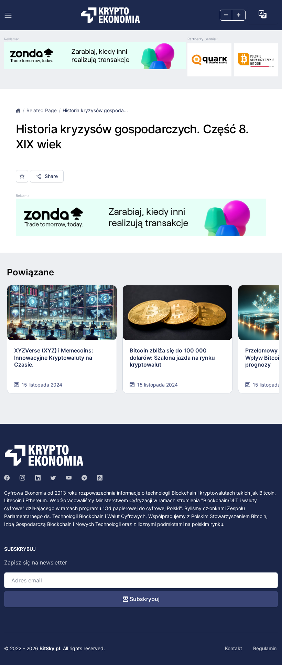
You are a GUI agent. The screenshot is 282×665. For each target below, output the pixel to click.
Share (50, 176)
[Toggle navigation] (8, 15)
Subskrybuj (144, 598)
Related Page (41, 110)
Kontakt (233, 648)
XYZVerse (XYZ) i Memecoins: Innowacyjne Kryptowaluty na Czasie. (53, 357)
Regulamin (264, 648)
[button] (262, 15)
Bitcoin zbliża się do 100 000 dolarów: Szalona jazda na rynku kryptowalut (172, 357)
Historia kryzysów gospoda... (95, 110)
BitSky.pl (50, 648)
